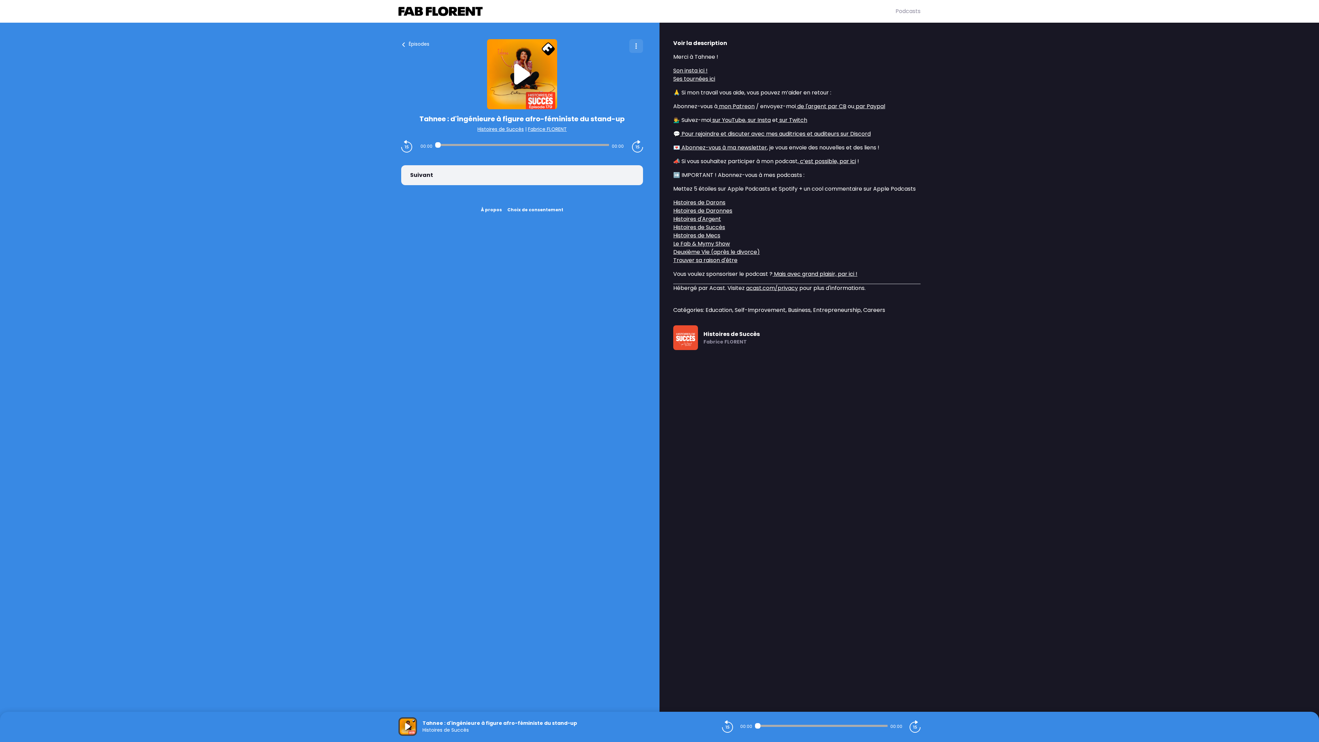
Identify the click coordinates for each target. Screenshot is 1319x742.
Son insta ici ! (690, 71)
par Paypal (869, 106)
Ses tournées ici (694, 79)
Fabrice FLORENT (547, 129)
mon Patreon (736, 106)
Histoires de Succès (500, 129)
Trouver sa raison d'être (705, 260)
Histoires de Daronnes (702, 211)
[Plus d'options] (636, 46)
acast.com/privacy (772, 288)
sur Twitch (792, 120)
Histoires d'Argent (697, 219)
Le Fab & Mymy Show (701, 244)
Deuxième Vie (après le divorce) (716, 252)
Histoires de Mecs (696, 235)
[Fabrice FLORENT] (646, 11)
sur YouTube (728, 120)
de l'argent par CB (821, 106)
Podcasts (908, 11)
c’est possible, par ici (827, 161)
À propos (491, 210)
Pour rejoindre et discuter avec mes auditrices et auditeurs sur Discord (775, 134)
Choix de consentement (535, 210)
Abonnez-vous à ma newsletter (723, 147)
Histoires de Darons (699, 202)
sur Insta (758, 120)
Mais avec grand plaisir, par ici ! (815, 274)
